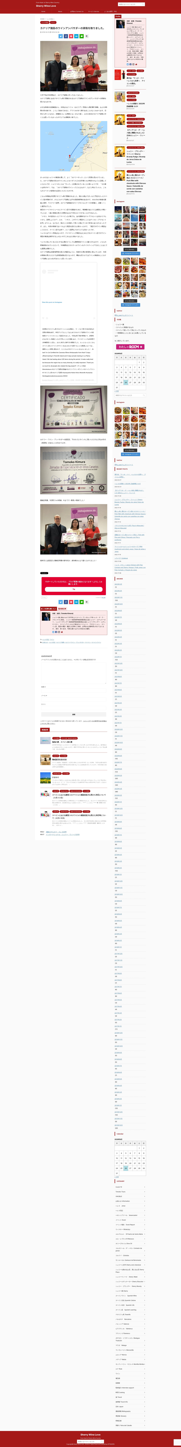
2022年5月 (118, 630)
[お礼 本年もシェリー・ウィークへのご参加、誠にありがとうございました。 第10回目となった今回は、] (118, 234)
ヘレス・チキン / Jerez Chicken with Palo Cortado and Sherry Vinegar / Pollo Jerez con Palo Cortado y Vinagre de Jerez (130, 567)
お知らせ (45, 642)
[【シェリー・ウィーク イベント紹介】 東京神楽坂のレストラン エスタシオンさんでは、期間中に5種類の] (126, 242)
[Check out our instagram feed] (49, 566)
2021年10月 (119, 670)
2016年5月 (118, 1079)
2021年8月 (118, 676)
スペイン (88, 642)
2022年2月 (118, 650)
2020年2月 (118, 795)
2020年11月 (119, 736)
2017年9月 (118, 973)
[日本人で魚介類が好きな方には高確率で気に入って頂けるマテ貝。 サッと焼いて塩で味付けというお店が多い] (126, 261)
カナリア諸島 (60, 642)
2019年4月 (118, 855)
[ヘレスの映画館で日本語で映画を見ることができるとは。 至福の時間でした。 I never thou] (142, 217)
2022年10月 (119, 604)
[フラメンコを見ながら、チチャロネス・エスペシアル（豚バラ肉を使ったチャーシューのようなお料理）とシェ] (142, 277)
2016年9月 (118, 1052)
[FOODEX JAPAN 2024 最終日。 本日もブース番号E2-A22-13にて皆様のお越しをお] (142, 209)
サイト (43, 704)
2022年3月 (118, 643)
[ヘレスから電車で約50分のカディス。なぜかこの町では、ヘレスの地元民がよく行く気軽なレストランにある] (142, 293)
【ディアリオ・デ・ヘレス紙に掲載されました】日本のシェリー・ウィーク (129, 491)
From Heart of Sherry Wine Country (90, 1438)
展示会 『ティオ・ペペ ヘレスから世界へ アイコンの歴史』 (136, 81)
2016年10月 (119, 1046)
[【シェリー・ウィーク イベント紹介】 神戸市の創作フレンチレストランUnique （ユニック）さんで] (142, 234)
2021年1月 (118, 723)
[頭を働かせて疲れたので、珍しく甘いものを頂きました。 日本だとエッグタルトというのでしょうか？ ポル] (142, 285)
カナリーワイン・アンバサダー (74, 642)
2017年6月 (118, 993)
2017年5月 (118, 1000)
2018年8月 (118, 901)
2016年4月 (118, 1085)
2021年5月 (118, 696)
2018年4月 (118, 927)
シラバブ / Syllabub (121, 558)
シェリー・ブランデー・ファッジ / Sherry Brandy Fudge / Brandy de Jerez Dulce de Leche (136, 156)
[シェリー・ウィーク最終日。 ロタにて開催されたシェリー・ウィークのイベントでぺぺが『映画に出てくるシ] (142, 226)
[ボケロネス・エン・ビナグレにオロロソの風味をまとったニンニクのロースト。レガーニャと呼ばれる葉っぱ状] (118, 277)
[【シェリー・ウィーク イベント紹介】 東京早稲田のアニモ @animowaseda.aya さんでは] (118, 242)
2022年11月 (118, 597)
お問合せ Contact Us (76, 11)
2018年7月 (118, 907)
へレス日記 (45, 639)
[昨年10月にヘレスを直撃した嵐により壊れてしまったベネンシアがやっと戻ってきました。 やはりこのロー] (118, 209)
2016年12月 (119, 1033)
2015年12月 (119, 1112)
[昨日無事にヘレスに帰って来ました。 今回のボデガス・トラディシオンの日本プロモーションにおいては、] (134, 209)
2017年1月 (118, 1026)
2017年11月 (118, 960)
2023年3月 (118, 584)
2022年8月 (118, 610)
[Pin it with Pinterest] (49, 570)
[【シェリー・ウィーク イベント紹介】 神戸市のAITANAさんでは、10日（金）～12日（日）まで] (134, 234)
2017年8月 (118, 980)
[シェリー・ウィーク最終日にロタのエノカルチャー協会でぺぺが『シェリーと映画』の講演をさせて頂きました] (134, 226)
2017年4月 (118, 1006)
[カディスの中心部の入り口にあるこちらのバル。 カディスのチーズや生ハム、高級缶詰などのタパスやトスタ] (134, 293)
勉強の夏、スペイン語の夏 (62, 742)
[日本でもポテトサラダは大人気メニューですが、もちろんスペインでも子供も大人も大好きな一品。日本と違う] (126, 285)
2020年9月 (118, 749)
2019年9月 (118, 822)
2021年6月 (118, 690)
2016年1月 (118, 1105)
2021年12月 (118, 663)
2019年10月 (119, 815)
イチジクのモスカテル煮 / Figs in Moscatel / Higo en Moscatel (129, 527)
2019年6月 (118, 841)
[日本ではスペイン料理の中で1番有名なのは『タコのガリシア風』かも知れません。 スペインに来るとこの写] (142, 261)
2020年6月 (118, 769)
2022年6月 (118, 624)
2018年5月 (118, 921)
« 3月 (117, 391)
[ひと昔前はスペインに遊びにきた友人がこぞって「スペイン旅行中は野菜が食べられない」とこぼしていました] (134, 261)
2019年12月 (119, 808)
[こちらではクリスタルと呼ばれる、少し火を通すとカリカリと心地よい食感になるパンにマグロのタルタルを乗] (126, 269)
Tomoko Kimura (47, 380)
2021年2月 (118, 716)
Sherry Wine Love (46, 6)
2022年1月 (118, 657)
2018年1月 (118, 947)
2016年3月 (118, 1092)
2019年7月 (118, 835)
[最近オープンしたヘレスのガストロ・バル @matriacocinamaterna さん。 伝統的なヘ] (142, 269)
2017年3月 (118, 1013)
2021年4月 (118, 703)
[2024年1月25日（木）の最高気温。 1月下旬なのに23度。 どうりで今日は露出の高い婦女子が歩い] (134, 217)
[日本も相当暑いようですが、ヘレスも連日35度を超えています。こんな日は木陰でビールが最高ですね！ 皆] (134, 285)
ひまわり (55, 777)
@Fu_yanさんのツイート (124, 315)
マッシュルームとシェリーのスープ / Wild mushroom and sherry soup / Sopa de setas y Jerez (130, 549)
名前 (43, 687)
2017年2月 (118, 1019)
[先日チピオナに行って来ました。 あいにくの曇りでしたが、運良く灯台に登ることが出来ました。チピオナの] (118, 226)
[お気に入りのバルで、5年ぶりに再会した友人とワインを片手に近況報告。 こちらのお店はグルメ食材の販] (118, 293)
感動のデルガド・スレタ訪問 (56, 832)
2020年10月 (119, 742)
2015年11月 (118, 1118)
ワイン (52, 639)
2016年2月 (118, 1099)
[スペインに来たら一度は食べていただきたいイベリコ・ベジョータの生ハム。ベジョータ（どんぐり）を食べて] (118, 269)
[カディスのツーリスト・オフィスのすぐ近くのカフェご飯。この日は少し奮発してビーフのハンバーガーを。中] (126, 293)
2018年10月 (119, 894)
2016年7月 (118, 1066)
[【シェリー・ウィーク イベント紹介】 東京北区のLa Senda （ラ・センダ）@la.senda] (142, 242)
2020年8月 (118, 756)
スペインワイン (96, 642)
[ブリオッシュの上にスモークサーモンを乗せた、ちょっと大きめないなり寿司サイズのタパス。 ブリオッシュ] (134, 277)
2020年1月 (118, 802)
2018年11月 (118, 888)
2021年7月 (118, 683)
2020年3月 (118, 789)
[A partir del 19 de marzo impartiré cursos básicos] (118, 217)
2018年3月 (118, 934)
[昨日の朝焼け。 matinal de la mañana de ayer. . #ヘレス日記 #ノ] (126, 226)
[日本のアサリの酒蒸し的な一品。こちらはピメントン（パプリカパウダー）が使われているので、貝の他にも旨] (126, 277)
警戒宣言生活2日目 (59, 759)
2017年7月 (118, 986)
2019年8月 (118, 828)
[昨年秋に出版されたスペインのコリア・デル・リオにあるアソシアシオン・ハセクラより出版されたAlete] (126, 209)
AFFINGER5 (111, 1444)
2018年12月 (119, 881)
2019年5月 (118, 848)
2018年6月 (118, 914)
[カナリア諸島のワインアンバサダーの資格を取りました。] (76, 36)
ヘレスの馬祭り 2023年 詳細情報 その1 (128, 484)
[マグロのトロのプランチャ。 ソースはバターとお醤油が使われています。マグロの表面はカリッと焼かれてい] (134, 269)
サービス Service (93, 11)
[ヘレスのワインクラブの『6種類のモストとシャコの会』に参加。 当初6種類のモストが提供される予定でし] (126, 217)
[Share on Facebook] (42, 570)
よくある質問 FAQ (110, 11)
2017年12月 (118, 954)
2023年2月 (118, 591)
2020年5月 (118, 775)
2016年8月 (118, 1059)
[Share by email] (57, 570)
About (60, 11)
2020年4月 (118, 782)
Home (43, 11)
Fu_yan (103, 597)
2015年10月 (119, 1125)
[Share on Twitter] (45, 570)
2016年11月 (118, 1039)
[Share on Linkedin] (53, 570)
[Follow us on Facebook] (42, 566)
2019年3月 (118, 861)
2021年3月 (118, 709)
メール (44, 695)
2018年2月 (118, 940)
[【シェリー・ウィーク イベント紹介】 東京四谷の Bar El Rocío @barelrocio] (134, 242)
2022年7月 (118, 617)
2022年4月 (118, 637)
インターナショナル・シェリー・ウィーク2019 (62, 835)
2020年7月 (118, 762)
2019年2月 (118, 868)
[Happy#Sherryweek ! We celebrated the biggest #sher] (126, 234)
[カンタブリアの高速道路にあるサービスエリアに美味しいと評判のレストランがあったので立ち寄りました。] (118, 261)
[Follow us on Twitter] (45, 566)
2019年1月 (118, 874)
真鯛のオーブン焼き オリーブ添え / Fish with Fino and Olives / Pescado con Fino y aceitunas (129, 537)
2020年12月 (119, 729)
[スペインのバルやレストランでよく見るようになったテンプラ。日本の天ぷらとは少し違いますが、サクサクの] (118, 285)
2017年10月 (119, 967)
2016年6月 (118, 1072)
